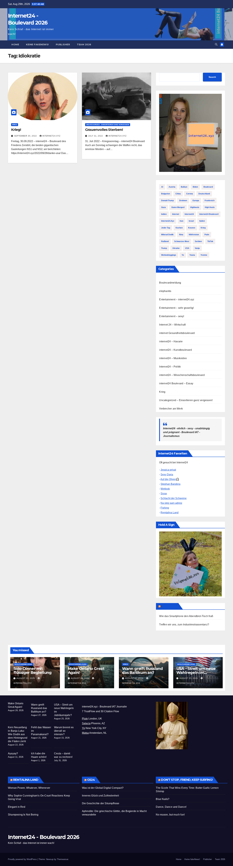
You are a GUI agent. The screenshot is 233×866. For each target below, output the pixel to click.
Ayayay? (13, 753)
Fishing (165, 507)
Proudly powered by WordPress (22, 859)
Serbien (198, 241)
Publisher (63, 44)
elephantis (165, 291)
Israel (191, 221)
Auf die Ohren (168, 479)
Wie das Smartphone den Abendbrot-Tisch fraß (186, 616)
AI (162, 187)
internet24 (189, 214)
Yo (183, 255)
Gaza (163, 207)
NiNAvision (194, 234)
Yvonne (204, 255)
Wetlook (165, 488)
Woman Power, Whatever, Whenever (29, 787)
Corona (189, 194)
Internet (175, 214)
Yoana (192, 255)
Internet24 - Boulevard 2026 (43, 837)
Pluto (85, 718)
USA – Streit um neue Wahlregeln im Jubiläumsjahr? (196, 672)
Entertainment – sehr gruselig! (176, 308)
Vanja (197, 248)
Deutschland (204, 194)
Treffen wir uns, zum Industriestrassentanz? (184, 624)
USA (187, 248)
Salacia (86, 723)
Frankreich (209, 200)
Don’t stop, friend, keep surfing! (186, 780)
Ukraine (176, 248)
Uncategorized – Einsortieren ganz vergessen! (186, 400)
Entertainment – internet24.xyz (176, 299)
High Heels (210, 207)
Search (212, 77)
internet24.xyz (51, 136)
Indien (164, 214)
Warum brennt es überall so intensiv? (64, 731)
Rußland (165, 241)
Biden (195, 187)
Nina (181, 234)
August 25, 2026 (188, 678)
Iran (181, 221)
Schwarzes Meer (181, 241)
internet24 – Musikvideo (173, 358)
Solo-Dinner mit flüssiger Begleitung (32, 670)
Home (15, 44)
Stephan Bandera (170, 484)
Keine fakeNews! (37, 44)
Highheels (194, 207)
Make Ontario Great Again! (86, 670)
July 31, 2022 (96, 136)
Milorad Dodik (167, 234)
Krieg (14, 124)
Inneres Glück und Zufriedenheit (100, 795)
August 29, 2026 (26, 678)
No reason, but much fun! (170, 814)
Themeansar (62, 859)
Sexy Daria (167, 474)
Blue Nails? (162, 799)
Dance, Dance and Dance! (171, 806)
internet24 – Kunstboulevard (175, 349)
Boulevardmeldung (170, 282)
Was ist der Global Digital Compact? (103, 787)
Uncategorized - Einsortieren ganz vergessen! (107, 124)
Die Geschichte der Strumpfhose (100, 803)
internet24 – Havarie (171, 341)
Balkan (184, 187)
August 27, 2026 (134, 678)
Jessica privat (168, 469)
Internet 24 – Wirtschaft (172, 324)
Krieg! (16, 130)
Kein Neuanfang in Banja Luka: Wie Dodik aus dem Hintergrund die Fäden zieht (17, 734)
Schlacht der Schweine (174, 498)
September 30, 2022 (25, 136)
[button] (216, 44)
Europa (196, 200)
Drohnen (183, 200)
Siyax (164, 493)
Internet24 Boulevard (208, 214)
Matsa (85, 733)
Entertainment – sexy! (171, 316)
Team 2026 (84, 44)
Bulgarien (165, 194)
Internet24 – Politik (170, 366)
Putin (206, 234)
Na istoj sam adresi (171, 503)
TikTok (210, 241)
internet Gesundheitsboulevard (177, 333)
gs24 (91, 780)
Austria (172, 187)
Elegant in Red (16, 806)
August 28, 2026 (80, 678)
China (178, 194)
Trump (164, 248)
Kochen (179, 228)
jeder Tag (165, 228)
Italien (202, 221)
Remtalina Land (169, 512)
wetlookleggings (168, 255)
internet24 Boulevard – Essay (176, 383)
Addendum (169, 606)
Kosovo (191, 228)
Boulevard (208, 187)
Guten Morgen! (178, 207)
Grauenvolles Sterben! (104, 130)
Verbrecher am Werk (171, 408)
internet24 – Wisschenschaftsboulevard (181, 375)
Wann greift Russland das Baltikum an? (142, 670)
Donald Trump (167, 200)
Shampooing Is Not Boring (23, 814)
